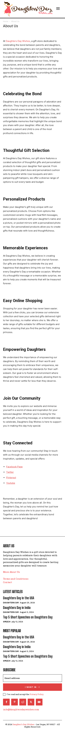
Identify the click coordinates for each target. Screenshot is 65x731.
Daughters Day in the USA (18, 598)
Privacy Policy (36, 694)
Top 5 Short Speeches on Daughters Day (27, 617)
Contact (7, 582)
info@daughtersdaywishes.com (21, 709)
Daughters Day (11, 603)
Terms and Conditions (15, 578)
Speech (6, 622)
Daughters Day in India (17, 608)
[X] (31, 702)
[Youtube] (39, 702)
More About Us (11, 571)
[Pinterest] (14, 702)
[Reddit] (22, 702)
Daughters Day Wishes (18, 41)
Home (5, 21)
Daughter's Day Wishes (23, 724)
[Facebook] (6, 702)
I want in (30, 687)
